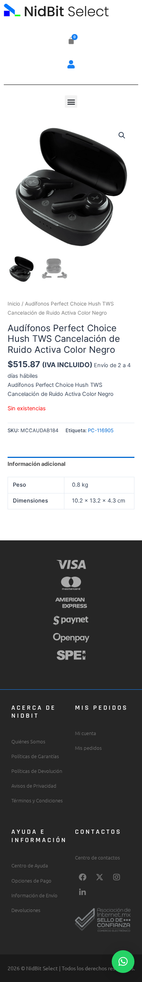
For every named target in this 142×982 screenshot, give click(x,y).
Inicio (14, 304)
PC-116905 (101, 430)
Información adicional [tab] (37, 464)
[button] (71, 64)
